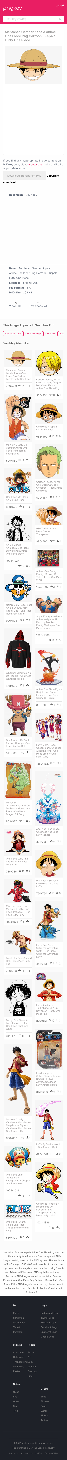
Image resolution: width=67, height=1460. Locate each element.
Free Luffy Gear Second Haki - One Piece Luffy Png (19, 961)
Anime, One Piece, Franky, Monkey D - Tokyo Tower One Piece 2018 (49, 575)
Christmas (18, 1352)
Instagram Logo (49, 1313)
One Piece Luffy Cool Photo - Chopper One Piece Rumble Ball (18, 743)
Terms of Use (51, 1453)
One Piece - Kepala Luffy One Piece (46, 428)
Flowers (45, 1401)
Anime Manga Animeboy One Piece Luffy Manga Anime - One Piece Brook (17, 549)
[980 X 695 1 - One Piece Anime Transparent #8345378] (49, 515)
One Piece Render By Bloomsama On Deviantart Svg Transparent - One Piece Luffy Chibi (47, 1209)
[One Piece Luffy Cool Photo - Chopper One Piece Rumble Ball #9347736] (18, 715)
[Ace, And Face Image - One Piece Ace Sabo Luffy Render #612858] (49, 798)
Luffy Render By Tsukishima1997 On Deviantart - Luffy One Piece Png (48, 1009)
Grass (16, 1401)
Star (15, 1406)
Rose (43, 1406)
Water (44, 1410)
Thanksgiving (20, 1361)
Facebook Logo (49, 1327)
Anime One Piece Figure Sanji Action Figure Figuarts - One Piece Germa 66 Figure (49, 693)
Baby (30, 1361)
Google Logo (47, 1336)
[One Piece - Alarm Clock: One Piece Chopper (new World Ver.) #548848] (18, 1211)
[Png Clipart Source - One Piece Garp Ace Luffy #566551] (49, 864)
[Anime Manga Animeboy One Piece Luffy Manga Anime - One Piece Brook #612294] (18, 528)
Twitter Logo (47, 1317)
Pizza (16, 1313)
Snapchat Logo (49, 1332)
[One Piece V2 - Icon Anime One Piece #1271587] (18, 481)
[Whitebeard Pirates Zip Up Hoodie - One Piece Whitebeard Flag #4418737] (18, 649)
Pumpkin (17, 1332)
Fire (15, 1396)
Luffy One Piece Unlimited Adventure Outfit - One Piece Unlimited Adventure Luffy (47, 951)
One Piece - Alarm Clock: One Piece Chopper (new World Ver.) (17, 1226)
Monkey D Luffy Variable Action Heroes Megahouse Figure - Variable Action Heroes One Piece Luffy (18, 1125)
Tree (15, 1410)
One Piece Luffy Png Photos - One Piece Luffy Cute (17, 861)
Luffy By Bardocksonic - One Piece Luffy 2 (48, 1146)
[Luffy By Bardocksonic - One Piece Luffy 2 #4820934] (49, 1120)
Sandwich (18, 1317)
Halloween (18, 1357)
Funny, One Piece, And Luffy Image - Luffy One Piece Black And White (18, 1024)
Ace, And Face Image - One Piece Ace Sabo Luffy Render (48, 831)
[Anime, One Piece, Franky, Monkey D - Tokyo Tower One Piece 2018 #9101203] (49, 558)
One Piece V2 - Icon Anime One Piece (17, 498)
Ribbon (44, 1415)
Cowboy (32, 1371)
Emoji (43, 1396)
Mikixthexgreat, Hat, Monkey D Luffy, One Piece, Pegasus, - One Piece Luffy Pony (18, 910)
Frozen (31, 1352)
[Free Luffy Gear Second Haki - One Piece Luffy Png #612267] (18, 942)
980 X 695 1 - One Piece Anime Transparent (46, 531)
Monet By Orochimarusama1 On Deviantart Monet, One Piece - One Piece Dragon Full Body (18, 808)
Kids (30, 1376)
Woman (32, 1366)
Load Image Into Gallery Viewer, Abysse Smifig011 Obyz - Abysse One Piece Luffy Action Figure (48, 1079)
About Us (14, 1453)
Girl (29, 1357)
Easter (16, 1371)
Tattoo (44, 1420)
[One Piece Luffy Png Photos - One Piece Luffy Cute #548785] (18, 842)
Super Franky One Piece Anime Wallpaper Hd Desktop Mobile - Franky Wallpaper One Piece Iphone (49, 622)
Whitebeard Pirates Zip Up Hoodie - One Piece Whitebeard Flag (18, 676)
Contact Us (27, 1453)
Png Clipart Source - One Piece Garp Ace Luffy (47, 883)
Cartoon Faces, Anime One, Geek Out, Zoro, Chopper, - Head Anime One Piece (49, 486)
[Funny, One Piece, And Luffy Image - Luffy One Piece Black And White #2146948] (18, 998)
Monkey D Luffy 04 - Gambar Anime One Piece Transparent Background (17, 449)
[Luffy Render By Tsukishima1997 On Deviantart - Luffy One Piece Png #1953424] (49, 987)
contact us (35, 164)
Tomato (17, 1327)
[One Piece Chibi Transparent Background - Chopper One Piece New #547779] (18, 1159)
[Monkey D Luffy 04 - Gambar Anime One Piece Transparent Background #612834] (18, 418)
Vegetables (19, 1322)
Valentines (18, 1366)
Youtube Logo (48, 1322)
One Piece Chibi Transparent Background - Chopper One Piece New (18, 1179)
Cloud (16, 1391)
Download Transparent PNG (24, 175)
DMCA (38, 1453)
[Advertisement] (33, 119)
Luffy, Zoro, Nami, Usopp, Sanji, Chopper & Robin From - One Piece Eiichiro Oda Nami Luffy (48, 750)
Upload (60, 5)
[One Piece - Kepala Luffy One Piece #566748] (49, 413)
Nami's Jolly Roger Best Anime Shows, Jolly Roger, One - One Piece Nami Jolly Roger (19, 609)
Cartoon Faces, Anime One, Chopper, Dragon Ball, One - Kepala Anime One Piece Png (48, 384)
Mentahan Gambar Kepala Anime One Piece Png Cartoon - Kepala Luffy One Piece (18, 374)
